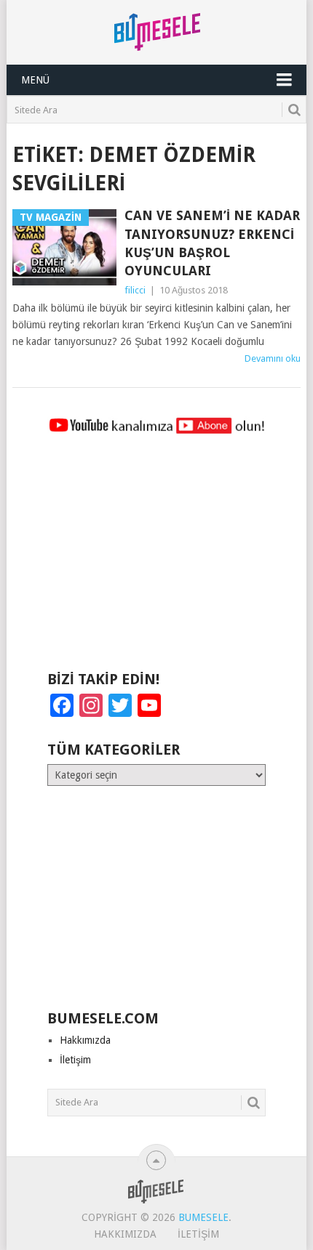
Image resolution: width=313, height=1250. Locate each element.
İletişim (75, 1060)
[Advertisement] (156, 559)
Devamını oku (273, 358)
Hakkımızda (85, 1040)
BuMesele (203, 1217)
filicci (135, 290)
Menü (35, 80)
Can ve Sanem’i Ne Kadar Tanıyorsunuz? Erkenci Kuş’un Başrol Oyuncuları (212, 243)
